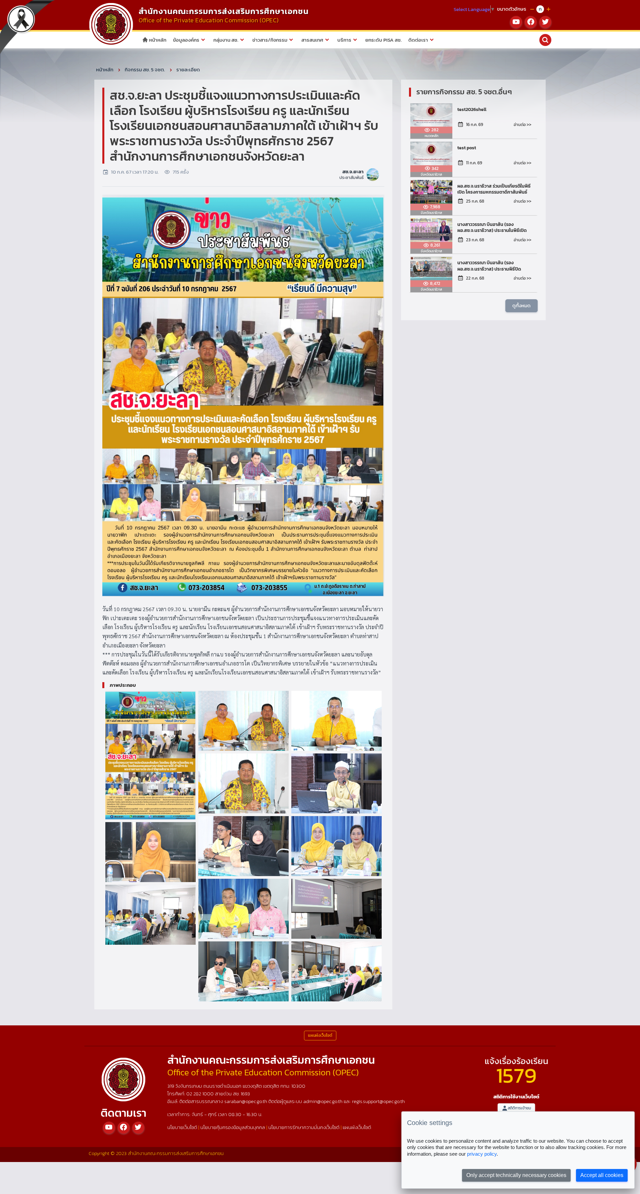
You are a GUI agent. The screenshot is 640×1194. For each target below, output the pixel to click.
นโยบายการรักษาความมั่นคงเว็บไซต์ (303, 1127)
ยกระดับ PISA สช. (383, 40)
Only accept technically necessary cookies (516, 1175)
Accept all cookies (601, 1175)
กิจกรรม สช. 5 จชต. (145, 69)
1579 (516, 1075)
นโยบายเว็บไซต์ (182, 1127)
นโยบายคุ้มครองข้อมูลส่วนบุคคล (232, 1127)
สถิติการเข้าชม (519, 1108)
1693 (245, 1093)
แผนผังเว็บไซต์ (357, 1127)
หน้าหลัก (157, 40)
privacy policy (482, 1154)
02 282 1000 (200, 1093)
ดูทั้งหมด (521, 305)
